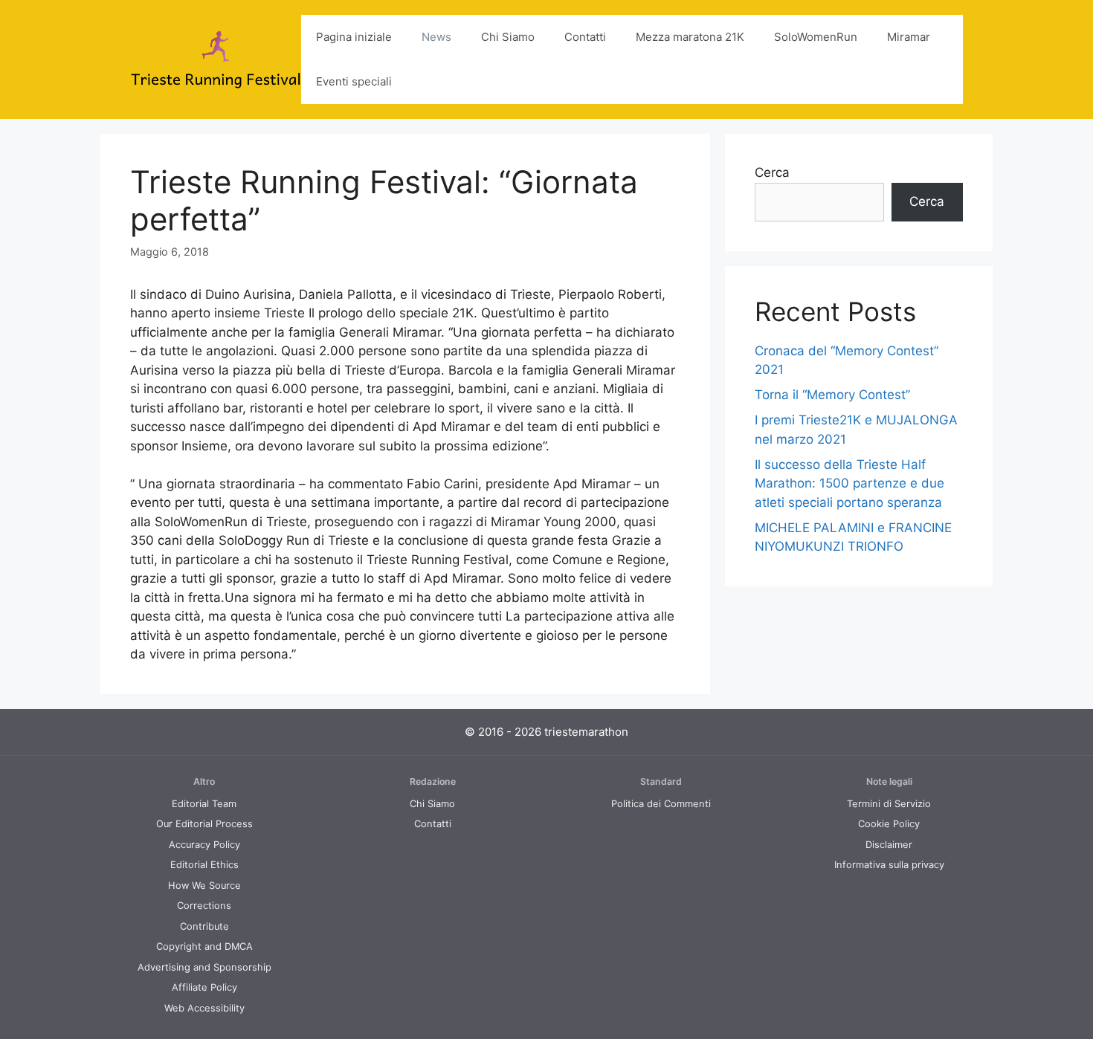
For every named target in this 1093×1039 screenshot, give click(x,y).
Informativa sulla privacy (889, 864)
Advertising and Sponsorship (204, 967)
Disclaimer (888, 844)
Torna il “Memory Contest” (832, 394)
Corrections (204, 905)
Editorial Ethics (204, 864)
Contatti (585, 37)
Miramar (908, 37)
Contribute (204, 926)
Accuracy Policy (204, 844)
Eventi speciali (354, 81)
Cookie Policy (889, 823)
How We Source (204, 885)
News (436, 37)
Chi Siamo (508, 37)
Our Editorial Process (204, 823)
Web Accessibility (204, 1008)
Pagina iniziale (354, 37)
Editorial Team (204, 803)
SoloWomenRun (815, 37)
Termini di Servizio (889, 803)
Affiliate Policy (204, 987)
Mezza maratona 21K (690, 37)
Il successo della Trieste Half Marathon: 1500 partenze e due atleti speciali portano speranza (849, 483)
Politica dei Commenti (661, 803)
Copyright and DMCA (204, 946)
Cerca (772, 172)
